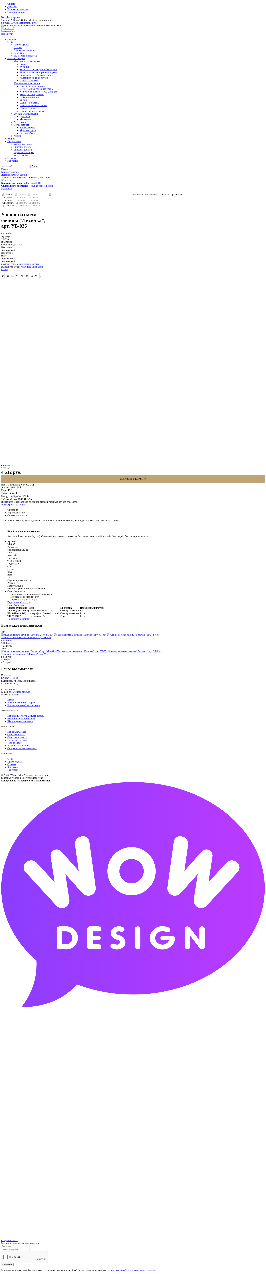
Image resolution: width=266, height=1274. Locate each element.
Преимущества (15, 761)
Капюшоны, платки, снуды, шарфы (25, 715)
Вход (3, 17)
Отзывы (11, 764)
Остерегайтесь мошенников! (22, 748)
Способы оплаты (16, 734)
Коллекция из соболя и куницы (23, 705)
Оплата (11, 3)
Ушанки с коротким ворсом (21, 702)
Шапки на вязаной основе (21, 718)
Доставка (12, 6)
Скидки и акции (16, 12)
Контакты (12, 767)
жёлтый (36, 264)
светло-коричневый (21, 264)
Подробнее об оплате (18, 602)
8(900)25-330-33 (9, 23)
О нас (10, 758)
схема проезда (8, 689)
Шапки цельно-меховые (20, 721)
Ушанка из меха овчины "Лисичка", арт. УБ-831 (26, 654)
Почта (21, 504)
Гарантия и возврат (17, 740)
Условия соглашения (18, 745)
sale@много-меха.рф (19, 692)
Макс (15, 504)
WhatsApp (6, 504)
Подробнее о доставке (19, 619)
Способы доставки (17, 737)
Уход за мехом (14, 743)
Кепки (10, 700)
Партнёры (12, 770)
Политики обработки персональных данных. (132, 1270)
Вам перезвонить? (28, 23)
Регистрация (13, 17)
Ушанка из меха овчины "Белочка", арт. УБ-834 (26, 637)
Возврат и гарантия (17, 9)
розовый (5, 264)
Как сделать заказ (16, 731)
